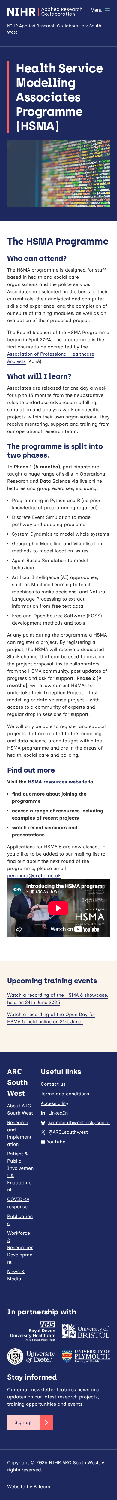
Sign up (23, 1422)
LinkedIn (58, 1113)
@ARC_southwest (68, 1132)
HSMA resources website (57, 782)
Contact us (53, 1084)
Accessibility (54, 1103)
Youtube (56, 1142)
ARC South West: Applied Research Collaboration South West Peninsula (44, 11)
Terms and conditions (65, 1094)
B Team (42, 1486)
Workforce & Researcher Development (20, 1247)
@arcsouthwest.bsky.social (79, 1122)
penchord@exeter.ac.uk (34, 875)
